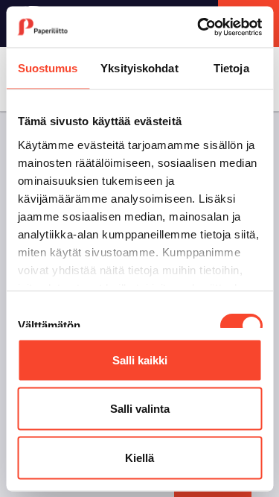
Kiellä (139, 457)
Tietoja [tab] (231, 68)
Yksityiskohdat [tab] (139, 68)
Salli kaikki (139, 359)
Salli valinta (140, 408)
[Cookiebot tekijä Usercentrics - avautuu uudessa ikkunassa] (198, 27)
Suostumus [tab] (48, 68)
